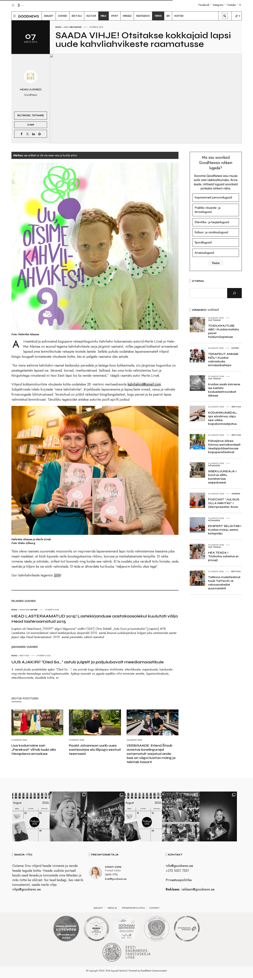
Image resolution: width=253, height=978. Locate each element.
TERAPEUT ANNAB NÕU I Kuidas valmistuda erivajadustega (223, 359)
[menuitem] (49, 16)
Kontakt (154, 908)
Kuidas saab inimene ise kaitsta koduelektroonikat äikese (224, 389)
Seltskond (75, 26)
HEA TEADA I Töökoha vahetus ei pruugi (223, 556)
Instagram (218, 5)
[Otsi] (234, 293)
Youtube (231, 5)
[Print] (40, 134)
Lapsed (34, 609)
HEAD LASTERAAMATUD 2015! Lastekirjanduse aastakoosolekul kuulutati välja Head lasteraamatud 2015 (94, 619)
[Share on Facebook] (22, 134)
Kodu (58, 26)
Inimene (236, 493)
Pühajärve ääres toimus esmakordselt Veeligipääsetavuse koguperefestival (224, 446)
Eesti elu (24, 655)
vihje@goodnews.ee (26, 889)
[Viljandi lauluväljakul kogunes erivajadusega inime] (180, 816)
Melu (66, 26)
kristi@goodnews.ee (115, 879)
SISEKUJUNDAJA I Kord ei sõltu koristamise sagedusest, (222, 476)
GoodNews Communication (154, 970)
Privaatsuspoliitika (179, 880)
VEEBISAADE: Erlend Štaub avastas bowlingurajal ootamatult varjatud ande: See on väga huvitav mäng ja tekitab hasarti (151, 753)
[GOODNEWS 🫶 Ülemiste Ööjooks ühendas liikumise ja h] (106, 816)
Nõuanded (214, 465)
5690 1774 (111, 874)
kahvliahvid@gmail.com (144, 384)
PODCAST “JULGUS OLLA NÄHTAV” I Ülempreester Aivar (223, 503)
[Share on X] (28, 134)
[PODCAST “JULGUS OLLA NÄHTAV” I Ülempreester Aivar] (31, 816)
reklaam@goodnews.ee (198, 889)
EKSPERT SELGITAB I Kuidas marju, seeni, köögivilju (224, 529)
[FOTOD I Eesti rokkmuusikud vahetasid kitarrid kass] (218, 816)
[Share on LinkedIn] (34, 134)
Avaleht (98, 908)
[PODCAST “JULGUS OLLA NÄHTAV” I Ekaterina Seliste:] (143, 816)
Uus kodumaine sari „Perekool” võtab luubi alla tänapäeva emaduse (33, 749)
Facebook (204, 5)
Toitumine (38, 115)
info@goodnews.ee (179, 865)
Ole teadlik (214, 320)
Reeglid (112, 908)
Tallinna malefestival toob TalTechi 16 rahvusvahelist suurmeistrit (224, 582)
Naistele (24, 609)
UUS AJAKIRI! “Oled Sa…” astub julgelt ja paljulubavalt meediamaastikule (87, 662)
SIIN (57, 575)
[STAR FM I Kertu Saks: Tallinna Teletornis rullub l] (68, 816)
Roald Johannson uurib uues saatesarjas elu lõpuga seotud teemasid (95, 749)
